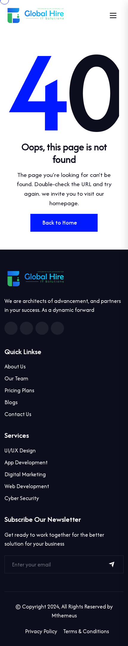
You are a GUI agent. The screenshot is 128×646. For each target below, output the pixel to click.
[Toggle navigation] (113, 15)
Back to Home (59, 223)
